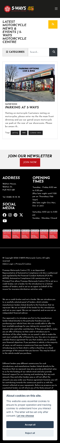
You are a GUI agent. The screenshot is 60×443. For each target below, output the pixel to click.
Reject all (30, 433)
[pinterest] (16, 215)
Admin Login (8, 264)
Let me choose (25, 415)
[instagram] (11, 215)
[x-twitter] (22, 215)
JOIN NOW (30, 162)
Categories (16, 52)
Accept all (30, 424)
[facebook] (5, 215)
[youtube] (5, 221)
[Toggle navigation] (56, 9)
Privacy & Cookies (23, 264)
